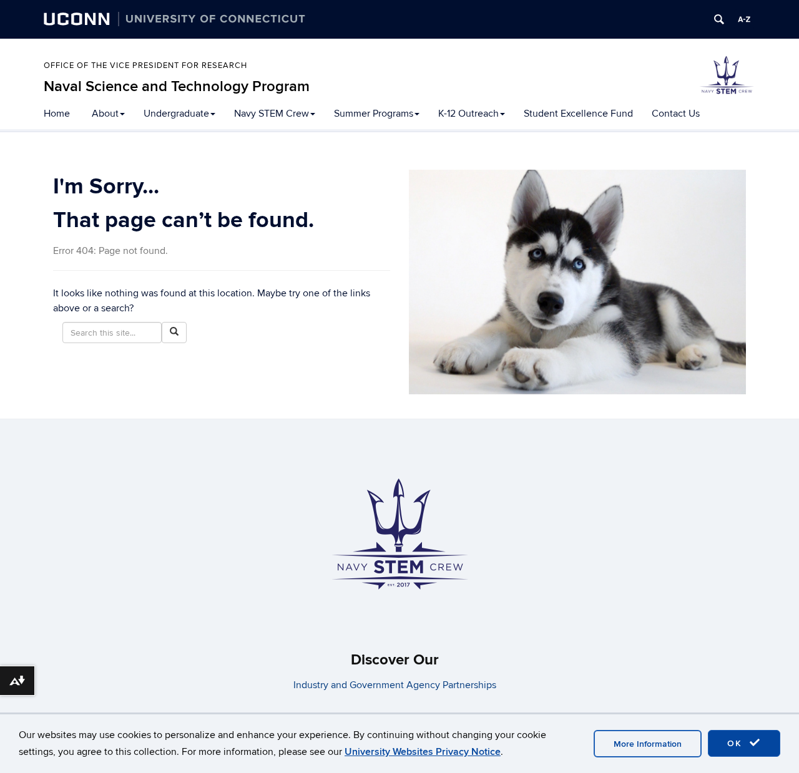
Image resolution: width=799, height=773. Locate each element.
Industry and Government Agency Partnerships (394, 685)
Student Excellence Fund (578, 113)
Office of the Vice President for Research (145, 65)
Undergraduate (176, 113)
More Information (648, 744)
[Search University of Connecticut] (719, 19)
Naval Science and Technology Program (177, 86)
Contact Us (676, 113)
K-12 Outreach (468, 113)
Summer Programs (373, 113)
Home (57, 113)
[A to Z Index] (744, 19)
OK (736, 743)
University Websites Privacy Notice (423, 752)
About (105, 113)
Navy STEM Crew (271, 113)
